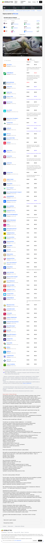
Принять (40, 540)
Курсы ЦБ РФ (17, 532)
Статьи (34, 2)
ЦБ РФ (38, 20)
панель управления (27, 383)
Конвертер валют (23, 2)
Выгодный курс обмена (8, 522)
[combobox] (34, 59)
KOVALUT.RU (8, 2)
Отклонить (35, 540)
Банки (29, 2)
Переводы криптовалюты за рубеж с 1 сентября (17, 10)
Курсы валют (16, 2)
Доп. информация (17, 540)
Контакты (27, 532)
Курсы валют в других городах (10, 519)
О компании (4, 532)
